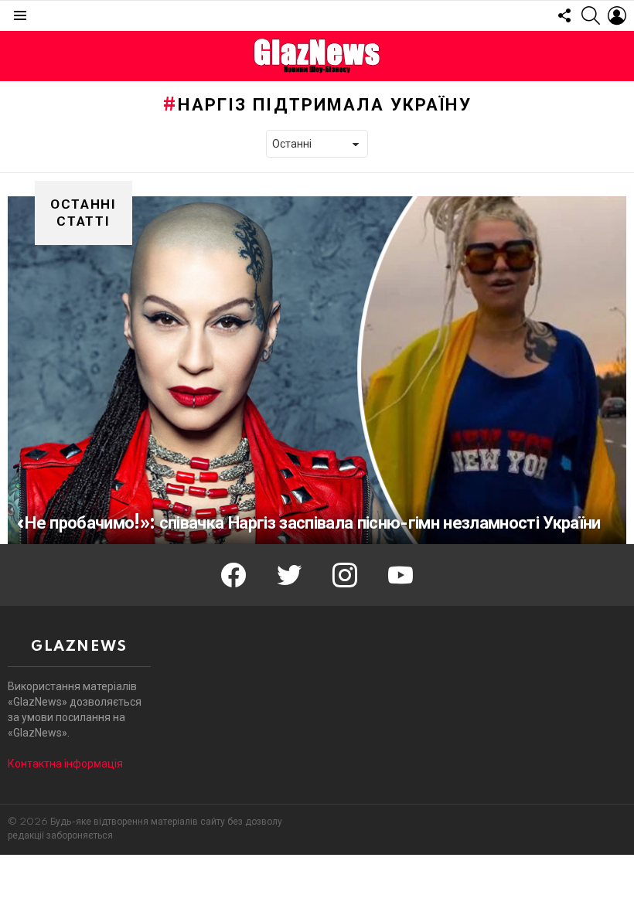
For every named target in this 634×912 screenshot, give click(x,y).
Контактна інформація (65, 763)
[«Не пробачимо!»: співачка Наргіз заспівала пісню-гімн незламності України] (317, 370)
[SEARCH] (590, 15)
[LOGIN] (617, 15)
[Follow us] (564, 15)
